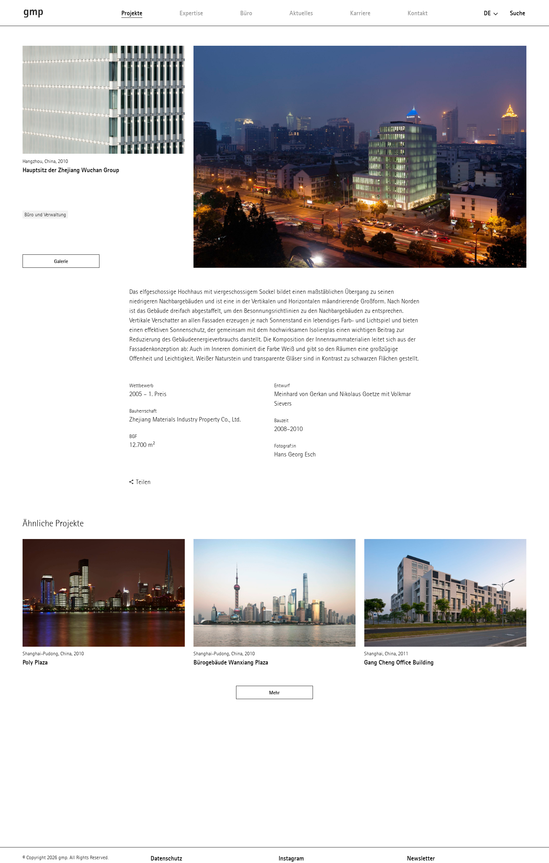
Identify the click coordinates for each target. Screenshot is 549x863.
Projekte (131, 13)
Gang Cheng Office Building (399, 662)
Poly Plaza (35, 662)
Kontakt (418, 13)
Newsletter (421, 858)
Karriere (360, 13)
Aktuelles (301, 13)
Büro (246, 13)
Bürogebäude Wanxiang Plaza (230, 662)
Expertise (191, 13)
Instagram (291, 858)
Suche (517, 13)
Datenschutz (166, 858)
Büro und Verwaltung (45, 215)
